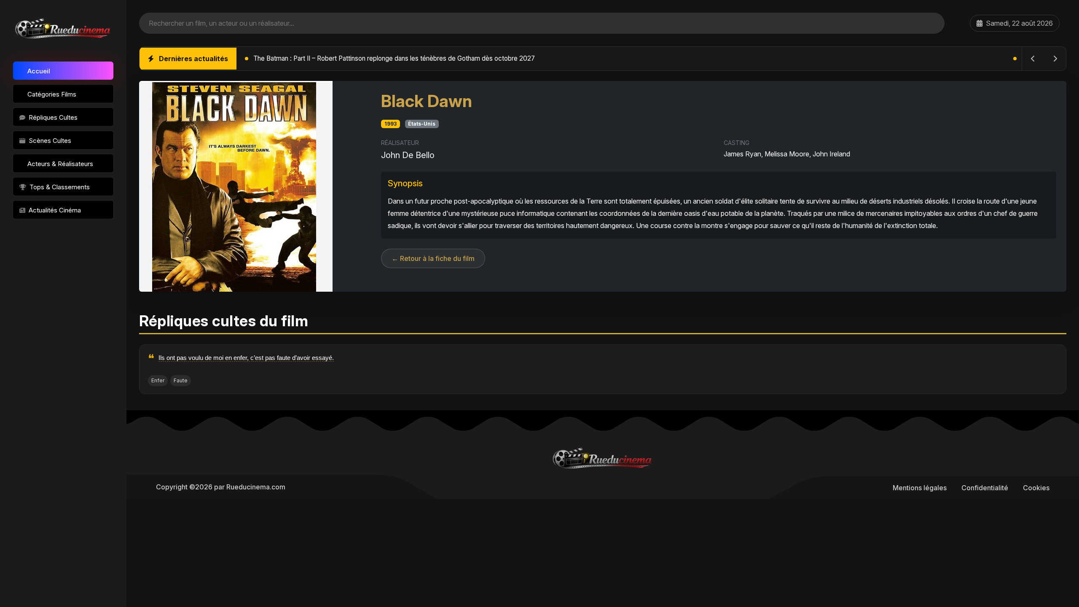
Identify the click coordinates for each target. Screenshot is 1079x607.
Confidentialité (984, 487)
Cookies (1036, 487)
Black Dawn (426, 101)
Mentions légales (920, 487)
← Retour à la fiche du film (433, 258)
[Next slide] (1055, 58)
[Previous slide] (1033, 58)
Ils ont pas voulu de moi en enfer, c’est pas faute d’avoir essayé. (246, 357)
